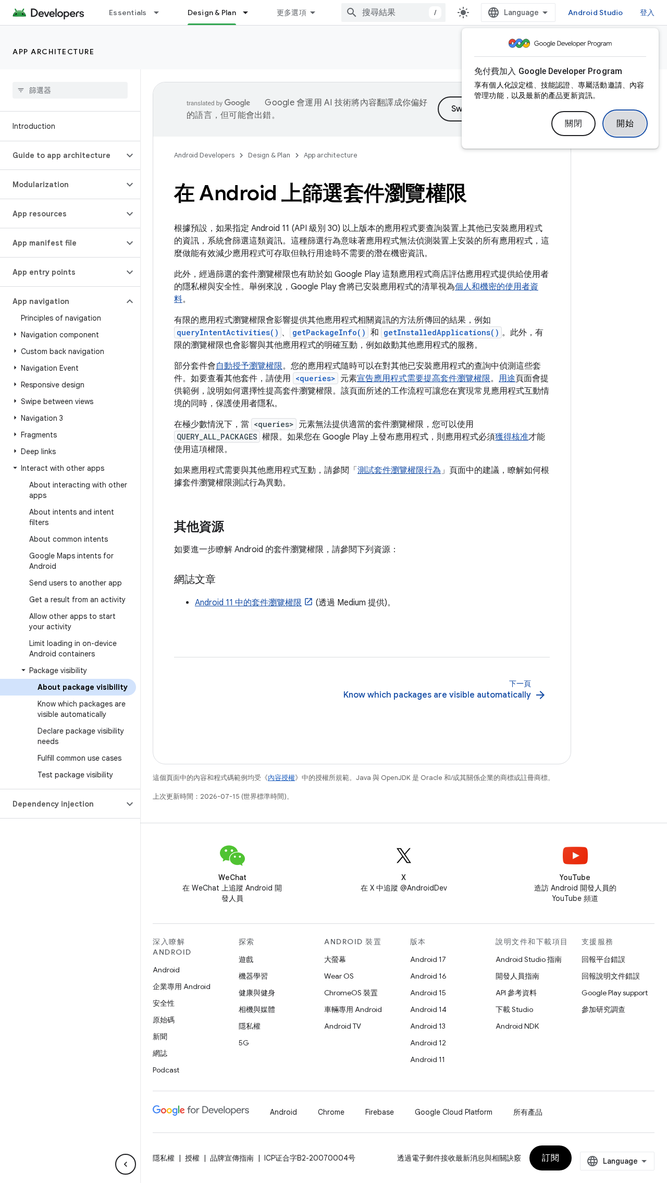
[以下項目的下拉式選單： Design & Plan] (250, 12)
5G (244, 1042)
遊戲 (246, 959)
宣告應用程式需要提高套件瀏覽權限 (423, 378)
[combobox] (393, 12)
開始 (625, 123)
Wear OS (339, 976)
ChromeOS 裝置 (351, 992)
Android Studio (595, 12)
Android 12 (428, 1042)
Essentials (128, 12)
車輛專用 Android (353, 1009)
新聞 (160, 1036)
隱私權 (250, 1026)
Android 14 (428, 1009)
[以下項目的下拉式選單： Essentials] (161, 12)
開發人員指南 (517, 976)
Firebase (379, 1112)
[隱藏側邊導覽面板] (125, 1164)
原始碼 (164, 1020)
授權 (192, 1158)
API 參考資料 (516, 992)
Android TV (342, 1026)
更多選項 (291, 12)
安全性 (164, 1003)
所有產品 (527, 1112)
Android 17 (428, 959)
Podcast (166, 1070)
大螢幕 (335, 959)
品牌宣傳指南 (232, 1158)
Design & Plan (212, 12)
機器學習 (253, 976)
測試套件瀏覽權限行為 (399, 470)
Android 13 (428, 1026)
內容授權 (281, 777)
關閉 (573, 123)
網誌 (160, 1053)
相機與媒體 (257, 1009)
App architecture (53, 51)
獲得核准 (511, 437)
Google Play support (615, 992)
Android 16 (428, 976)
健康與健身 (257, 992)
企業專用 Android (182, 986)
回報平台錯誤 (603, 959)
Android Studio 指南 (529, 959)
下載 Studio (514, 1009)
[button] (61, 155)
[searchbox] (70, 90)
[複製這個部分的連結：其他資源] (234, 527)
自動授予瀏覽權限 (249, 366)
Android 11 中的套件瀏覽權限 (248, 602)
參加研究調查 (603, 1009)
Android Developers (204, 155)
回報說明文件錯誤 (611, 976)
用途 (507, 378)
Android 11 (427, 1059)
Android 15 (428, 992)
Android (166, 969)
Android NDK (517, 1026)
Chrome (331, 1112)
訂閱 (550, 1158)
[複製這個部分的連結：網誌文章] (226, 580)
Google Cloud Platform (453, 1112)
